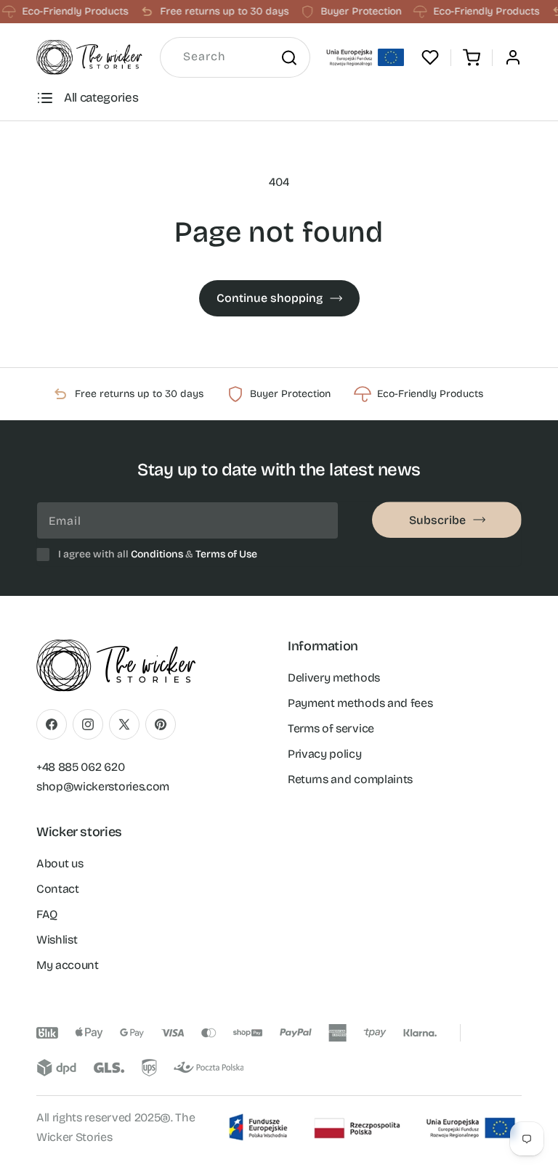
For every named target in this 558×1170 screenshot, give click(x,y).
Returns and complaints (350, 779)
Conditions (157, 554)
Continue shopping (270, 298)
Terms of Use (226, 554)
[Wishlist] (430, 57)
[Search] (288, 57)
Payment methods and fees (360, 703)
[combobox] (235, 57)
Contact (57, 889)
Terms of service (331, 728)
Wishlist (56, 939)
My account (67, 965)
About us (59, 863)
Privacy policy (325, 754)
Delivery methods (334, 677)
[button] (471, 57)
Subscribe (437, 520)
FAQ (46, 914)
